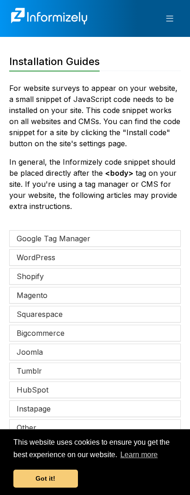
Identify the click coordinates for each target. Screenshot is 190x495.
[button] (170, 18)
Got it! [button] (45, 478)
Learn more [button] (139, 455)
